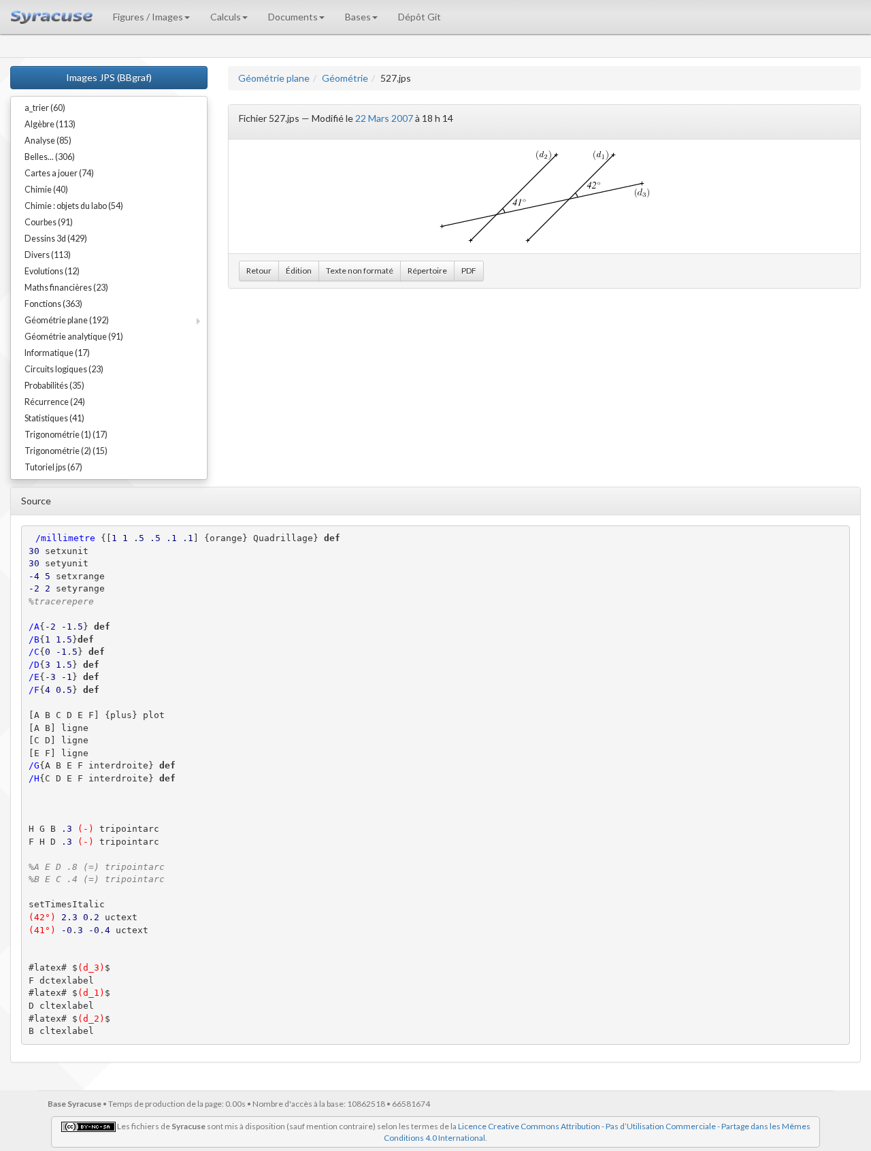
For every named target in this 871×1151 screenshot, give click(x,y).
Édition (299, 270)
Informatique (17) (57, 353)
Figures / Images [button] (148, 16)
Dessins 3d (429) (55, 238)
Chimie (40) (46, 189)
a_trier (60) (44, 108)
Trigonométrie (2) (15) (66, 451)
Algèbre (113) (50, 124)
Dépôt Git (419, 16)
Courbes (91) (48, 222)
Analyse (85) (47, 140)
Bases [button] (358, 16)
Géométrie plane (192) (66, 320)
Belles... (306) (49, 157)
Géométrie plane (274, 78)
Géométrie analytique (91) (73, 336)
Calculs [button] (225, 16)
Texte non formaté (359, 270)
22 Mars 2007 (384, 118)
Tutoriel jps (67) (53, 467)
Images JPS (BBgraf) (109, 77)
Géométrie (345, 78)
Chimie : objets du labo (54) (73, 206)
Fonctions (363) (53, 304)
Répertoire (427, 270)
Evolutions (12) (52, 271)
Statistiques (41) (54, 418)
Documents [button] (293, 16)
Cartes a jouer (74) (59, 173)
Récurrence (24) (54, 402)
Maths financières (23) (66, 287)
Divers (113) (47, 255)
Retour (259, 270)
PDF (468, 270)
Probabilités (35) (54, 385)
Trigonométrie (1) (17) (66, 434)
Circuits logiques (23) (63, 369)
